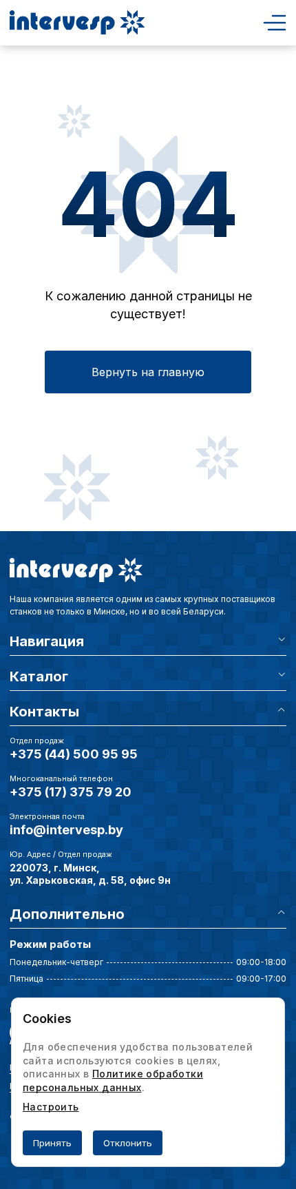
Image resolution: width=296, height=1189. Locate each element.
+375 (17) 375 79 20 (70, 792)
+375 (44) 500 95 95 (74, 754)
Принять (52, 1142)
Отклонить (127, 1142)
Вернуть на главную (148, 372)
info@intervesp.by (66, 830)
